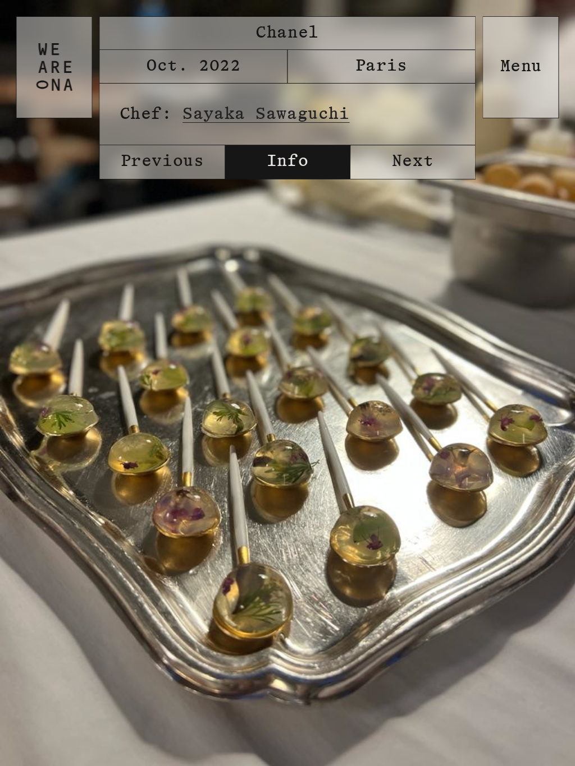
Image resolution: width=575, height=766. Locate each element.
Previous (162, 161)
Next (412, 161)
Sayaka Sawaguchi (266, 114)
